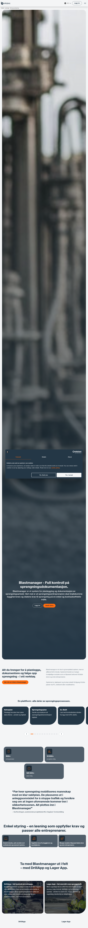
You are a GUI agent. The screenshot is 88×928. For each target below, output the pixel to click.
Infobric (2, 8)
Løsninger (7, 8)
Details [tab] (44, 457)
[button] (26, 734)
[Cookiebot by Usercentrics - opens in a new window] (73, 452)
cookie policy (55, 468)
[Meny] (85, 3)
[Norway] (5, 3)
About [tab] (70, 457)
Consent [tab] (18, 457)
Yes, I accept (69, 475)
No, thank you (44, 475)
